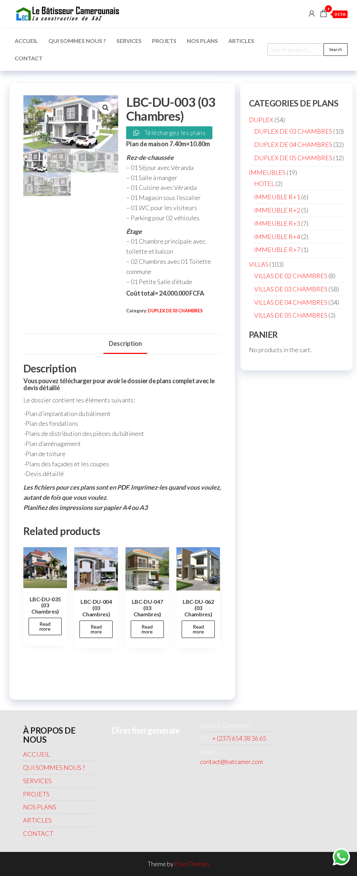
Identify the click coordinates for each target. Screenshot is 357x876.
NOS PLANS (202, 40)
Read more (45, 626)
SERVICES (129, 40)
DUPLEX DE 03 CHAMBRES (175, 310)
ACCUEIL (26, 40)
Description (125, 343)
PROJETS (164, 40)
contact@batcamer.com (231, 761)
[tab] (125, 344)
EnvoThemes (192, 864)
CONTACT (29, 58)
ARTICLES (241, 40)
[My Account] (311, 13)
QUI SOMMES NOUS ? (77, 40)
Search (335, 49)
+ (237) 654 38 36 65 (239, 738)
